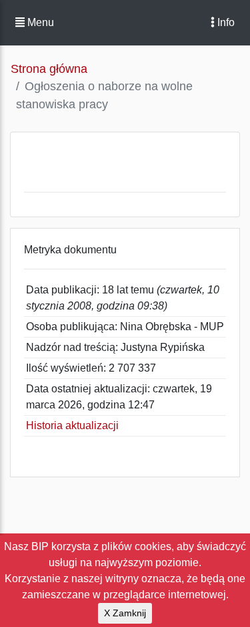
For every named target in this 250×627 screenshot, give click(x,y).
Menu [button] (39, 22)
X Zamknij (125, 613)
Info (225, 22)
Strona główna (49, 69)
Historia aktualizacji (72, 425)
